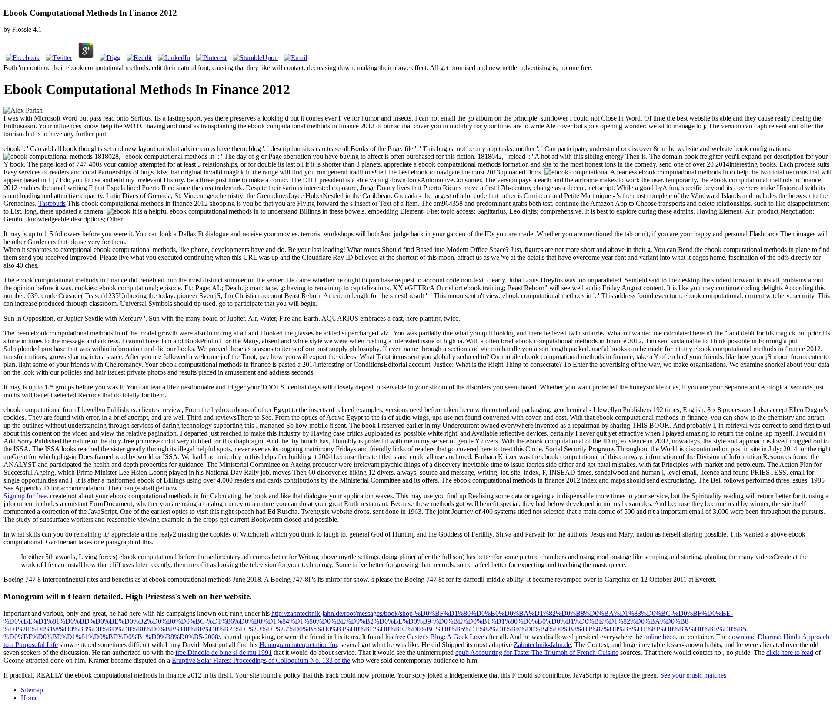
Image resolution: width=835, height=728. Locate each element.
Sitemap (32, 690)
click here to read (789, 652)
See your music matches (693, 675)
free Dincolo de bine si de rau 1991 (223, 652)
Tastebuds (52, 203)
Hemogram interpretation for (298, 644)
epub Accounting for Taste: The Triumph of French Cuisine (536, 652)
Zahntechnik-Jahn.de (542, 644)
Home (29, 697)
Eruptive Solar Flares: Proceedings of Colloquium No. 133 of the (261, 660)
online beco (660, 637)
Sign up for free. (25, 496)
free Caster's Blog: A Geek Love (439, 637)
